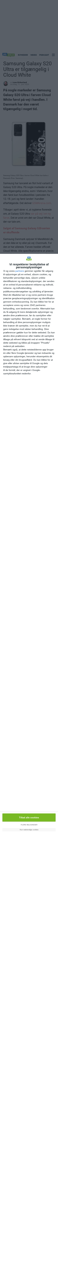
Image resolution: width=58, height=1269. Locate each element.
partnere (19, 271)
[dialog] (29, 761)
